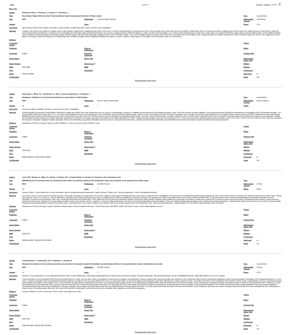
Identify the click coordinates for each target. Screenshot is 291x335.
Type (245, 16)
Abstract (12, 31)
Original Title (249, 53)
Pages (246, 24)
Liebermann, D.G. (114, 177)
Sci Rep (259, 184)
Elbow (31, 192)
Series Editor (14, 59)
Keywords (13, 28)
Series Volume (14, 64)
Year (11, 19)
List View (259, 4)
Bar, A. (58, 94)
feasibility (40, 109)
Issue (86, 24)
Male (68, 276)
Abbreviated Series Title (248, 59)
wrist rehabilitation (104, 28)
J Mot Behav (261, 19)
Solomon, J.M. (100, 177)
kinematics (53, 28)
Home (12, 5)
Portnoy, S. (43, 12)
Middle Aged (81, 276)
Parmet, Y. (54, 177)
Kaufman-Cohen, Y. (30, 12)
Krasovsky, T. (27, 94)
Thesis (246, 43)
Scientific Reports (103, 184)
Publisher (13, 48)
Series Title (88, 59)
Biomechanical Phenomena (121, 276)
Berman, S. (36, 177)
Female (73, 276)
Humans (25, 192)
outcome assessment (61, 109)
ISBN (86, 67)
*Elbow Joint (112, 192)
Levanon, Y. (53, 12)
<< (143, 5)
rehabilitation (74, 109)
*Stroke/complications (126, 192)
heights (45, 28)
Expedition (88, 70)
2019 (24, 19)
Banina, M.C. (64, 177)
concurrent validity (29, 109)
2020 (24, 101)
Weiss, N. (45, 177)
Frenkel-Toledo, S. (77, 177)
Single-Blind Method (202, 276)
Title (11, 16)
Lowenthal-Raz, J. (29, 260)
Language (13, 53)
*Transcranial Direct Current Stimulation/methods (47, 276)
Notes (11, 74)
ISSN (11, 67)
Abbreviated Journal (248, 20)
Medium (247, 67)
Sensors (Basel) (262, 101)
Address (12, 40)
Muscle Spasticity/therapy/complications (79, 192)
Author (12, 12)
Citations (267, 4)
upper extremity (91, 28)
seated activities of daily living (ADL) (71, 28)
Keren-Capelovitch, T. (70, 94)
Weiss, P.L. (38, 94)
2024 (24, 267)
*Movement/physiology (162, 276)
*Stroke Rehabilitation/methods (145, 192)
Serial (246, 77)
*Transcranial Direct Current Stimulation (49, 192)
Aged (134, 276)
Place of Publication (88, 49)
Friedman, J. (64, 12)
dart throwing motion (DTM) (32, 28)
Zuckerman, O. (49, 94)
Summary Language (88, 54)
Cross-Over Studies (217, 276)
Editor (246, 48)
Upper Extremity (101, 192)
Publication (88, 19)
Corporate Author (13, 44)
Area (11, 70)
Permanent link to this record (145, 80)
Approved (247, 74)
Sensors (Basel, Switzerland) (108, 101)
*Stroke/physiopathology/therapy (98, 276)
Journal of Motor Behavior (106, 19)
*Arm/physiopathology (145, 276)
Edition (246, 64)
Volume (12, 24)
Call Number (14, 77)
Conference (248, 70)
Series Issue (89, 64)
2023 (24, 184)
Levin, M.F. (26, 177)
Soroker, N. (89, 177)
